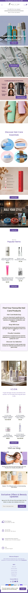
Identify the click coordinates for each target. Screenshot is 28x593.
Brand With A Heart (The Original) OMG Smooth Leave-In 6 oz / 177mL (7, 279)
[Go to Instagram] (13, 581)
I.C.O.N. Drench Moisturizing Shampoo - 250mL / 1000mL (20, 435)
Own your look (14, 65)
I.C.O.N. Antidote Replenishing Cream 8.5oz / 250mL (20, 416)
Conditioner (21, 144)
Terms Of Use (14, 570)
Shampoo (7, 144)
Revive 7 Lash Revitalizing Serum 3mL (20, 259)
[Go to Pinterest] (17, 581)
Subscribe (22, 506)
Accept (22, 588)
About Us (14, 566)
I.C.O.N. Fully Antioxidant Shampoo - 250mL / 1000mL (7, 416)
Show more (14, 286)
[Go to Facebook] (11, 581)
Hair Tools (20, 156)
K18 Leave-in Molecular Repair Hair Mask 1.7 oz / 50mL (7, 260)
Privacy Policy (14, 568)
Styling (7, 156)
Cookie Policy (14, 572)
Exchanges (14, 575)
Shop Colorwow (21, 97)
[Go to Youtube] (15, 581)
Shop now (14, 42)
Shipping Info (14, 574)
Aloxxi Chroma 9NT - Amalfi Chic (20, 278)
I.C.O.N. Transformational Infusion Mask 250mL (8, 435)
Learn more (14, 197)
